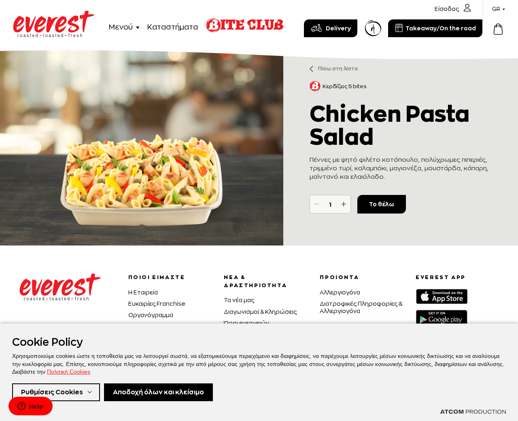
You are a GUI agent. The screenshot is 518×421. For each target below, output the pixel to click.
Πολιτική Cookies (68, 371)
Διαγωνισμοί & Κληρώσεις (260, 312)
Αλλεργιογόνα (340, 292)
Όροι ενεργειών (246, 323)
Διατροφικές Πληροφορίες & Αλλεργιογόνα (361, 307)
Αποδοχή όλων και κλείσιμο (158, 392)
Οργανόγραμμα (150, 315)
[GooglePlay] (441, 318)
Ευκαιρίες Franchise (156, 303)
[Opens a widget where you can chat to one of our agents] (30, 407)
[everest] (53, 15)
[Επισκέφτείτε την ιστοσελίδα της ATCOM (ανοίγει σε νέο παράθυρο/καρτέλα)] (473, 411)
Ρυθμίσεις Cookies (52, 392)
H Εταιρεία (143, 292)
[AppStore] (442, 296)
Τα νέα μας (239, 300)
